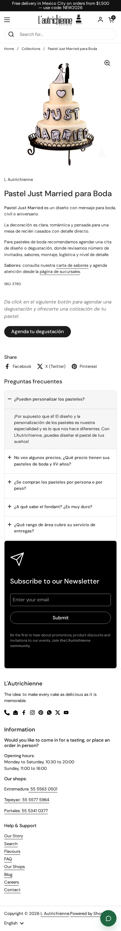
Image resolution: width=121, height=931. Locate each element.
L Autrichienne (55, 913)
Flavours (12, 851)
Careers (11, 882)
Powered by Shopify (89, 913)
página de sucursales (60, 271)
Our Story (13, 836)
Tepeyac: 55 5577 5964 (26, 800)
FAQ (8, 859)
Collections (31, 48)
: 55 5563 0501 (42, 789)
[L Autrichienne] (60, 19)
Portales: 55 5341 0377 (26, 811)
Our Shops (14, 866)
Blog (8, 874)
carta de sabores (72, 265)
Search (11, 844)
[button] (60, 399)
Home (9, 48)
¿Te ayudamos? (108, 918)
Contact (12, 890)
